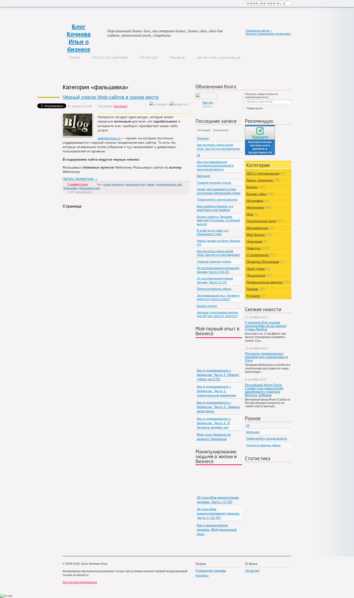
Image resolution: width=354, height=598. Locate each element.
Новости (253, 248)
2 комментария (77, 184)
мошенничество (135, 184)
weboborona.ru (109, 138)
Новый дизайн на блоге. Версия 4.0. (218, 242)
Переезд (203, 138)
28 (198, 155)
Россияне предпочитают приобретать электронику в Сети (266, 357)
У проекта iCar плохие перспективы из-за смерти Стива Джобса (265, 325)
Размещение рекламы (211, 570)
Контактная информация (219, 57)
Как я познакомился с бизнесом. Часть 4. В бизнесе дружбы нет (214, 423)
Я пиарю (253, 296)
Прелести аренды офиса (214, 289)
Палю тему (255, 269)
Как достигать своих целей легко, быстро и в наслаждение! (218, 146)
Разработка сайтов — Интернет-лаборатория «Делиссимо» (268, 32)
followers (207, 104)
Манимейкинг (257, 228)
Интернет (121, 106)
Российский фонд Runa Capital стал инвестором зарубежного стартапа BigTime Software (264, 390)
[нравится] (178, 105)
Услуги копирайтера (109, 57)
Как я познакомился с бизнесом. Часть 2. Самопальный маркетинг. (217, 391)
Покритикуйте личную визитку (217, 199)
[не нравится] (159, 105)
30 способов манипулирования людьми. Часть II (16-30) (218, 269)
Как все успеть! (207, 306)
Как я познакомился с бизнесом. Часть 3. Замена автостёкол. (218, 407)
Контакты (202, 575)
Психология (255, 275)
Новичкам (254, 241)
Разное (252, 289)
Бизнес (252, 187)
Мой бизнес (255, 235)
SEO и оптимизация (262, 173)
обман (150, 184)
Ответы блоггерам (262, 262)
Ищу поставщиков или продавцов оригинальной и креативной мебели (215, 165)
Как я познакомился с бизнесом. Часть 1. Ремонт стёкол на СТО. (218, 374)
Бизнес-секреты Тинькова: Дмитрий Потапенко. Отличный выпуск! (218, 220)
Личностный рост (261, 221)
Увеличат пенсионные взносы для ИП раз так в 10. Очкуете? (217, 314)
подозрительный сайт (169, 184)
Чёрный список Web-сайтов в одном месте (111, 97)
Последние (203, 130)
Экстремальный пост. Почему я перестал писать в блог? (218, 297)
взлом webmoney (113, 184)
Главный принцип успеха (214, 182)
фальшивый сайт (89, 188)
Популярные (221, 130)
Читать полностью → (80, 179)
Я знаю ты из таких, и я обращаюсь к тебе (213, 232)
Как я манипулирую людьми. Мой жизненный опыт (216, 529)
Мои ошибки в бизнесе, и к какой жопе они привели (215, 208)
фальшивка (70, 188)
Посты (74, 57)
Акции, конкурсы (259, 180)
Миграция (203, 176)
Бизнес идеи (256, 194)
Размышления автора (264, 282)
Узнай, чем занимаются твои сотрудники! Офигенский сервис (219, 191)
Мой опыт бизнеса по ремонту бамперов (214, 437)
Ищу (249, 214)
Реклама (177, 57)
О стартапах (257, 255)
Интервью (254, 201)
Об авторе (148, 57)
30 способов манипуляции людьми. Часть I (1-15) (215, 280)
